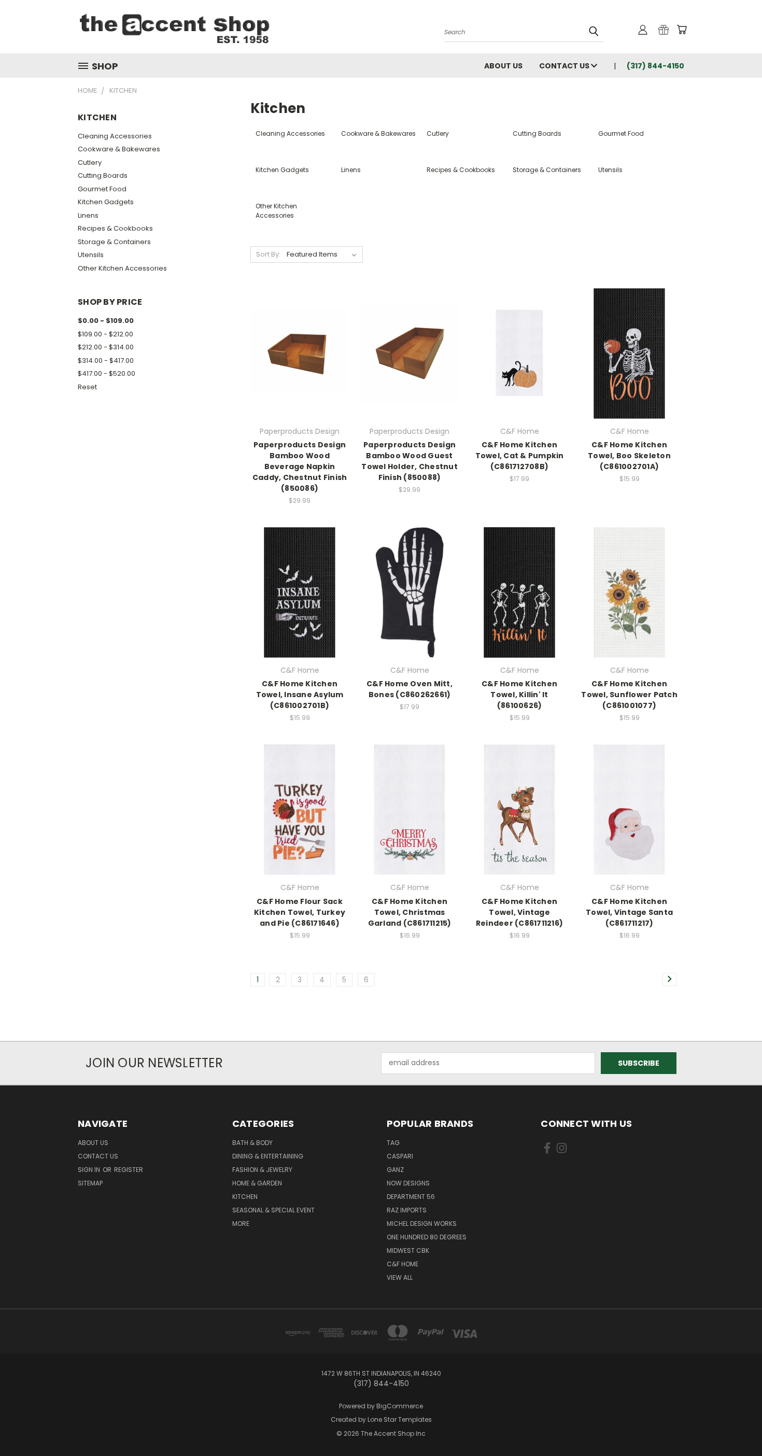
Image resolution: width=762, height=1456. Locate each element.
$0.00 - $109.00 (106, 321)
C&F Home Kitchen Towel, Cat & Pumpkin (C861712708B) (519, 456)
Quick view (299, 332)
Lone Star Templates (400, 1419)
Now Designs (408, 1183)
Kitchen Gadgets (106, 202)
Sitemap (90, 1183)
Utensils (91, 255)
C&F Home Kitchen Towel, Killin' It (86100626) (519, 694)
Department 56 (411, 1196)
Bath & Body (252, 1142)
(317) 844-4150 (655, 66)
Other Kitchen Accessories (122, 268)
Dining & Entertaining (267, 1156)
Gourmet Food (102, 189)
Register (128, 1169)
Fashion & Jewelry (262, 1169)
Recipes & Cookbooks (115, 228)
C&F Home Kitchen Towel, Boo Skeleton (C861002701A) (629, 456)
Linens (88, 215)
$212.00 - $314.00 (106, 347)
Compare (296, 352)
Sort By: (268, 254)
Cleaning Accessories (115, 136)
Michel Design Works (422, 1223)
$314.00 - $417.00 (106, 360)
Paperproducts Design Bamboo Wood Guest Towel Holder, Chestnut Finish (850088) (409, 461)
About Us (503, 66)
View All (400, 1277)
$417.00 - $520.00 (106, 373)
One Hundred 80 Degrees (427, 1237)
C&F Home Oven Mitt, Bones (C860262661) (409, 689)
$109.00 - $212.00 (105, 334)
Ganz (395, 1169)
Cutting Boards (103, 175)
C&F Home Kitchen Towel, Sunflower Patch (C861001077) (629, 694)
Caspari (400, 1156)
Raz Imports (407, 1210)
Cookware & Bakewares (119, 149)
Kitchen (245, 1196)
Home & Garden (257, 1183)
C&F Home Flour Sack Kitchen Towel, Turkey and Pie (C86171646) (299, 912)
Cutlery (90, 162)
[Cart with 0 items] (681, 29)
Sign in (90, 1169)
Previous (734, 1423)
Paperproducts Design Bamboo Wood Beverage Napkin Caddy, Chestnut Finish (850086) (299, 466)
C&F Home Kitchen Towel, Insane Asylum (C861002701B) (300, 694)
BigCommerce (399, 1406)
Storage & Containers (114, 242)
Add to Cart (300, 371)
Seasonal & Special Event (273, 1210)
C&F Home (402, 1264)
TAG (393, 1142)
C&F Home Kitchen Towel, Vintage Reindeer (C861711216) (519, 912)
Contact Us (565, 66)
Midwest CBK (408, 1250)
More (240, 1223)
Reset (87, 387)
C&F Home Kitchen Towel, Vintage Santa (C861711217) (629, 912)
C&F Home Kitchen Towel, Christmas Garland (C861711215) (409, 912)
